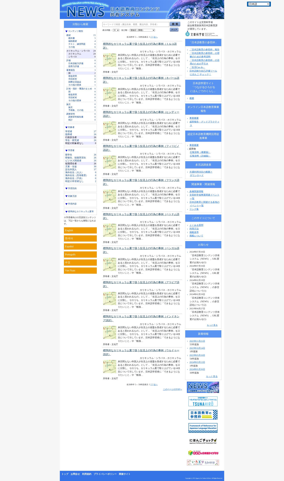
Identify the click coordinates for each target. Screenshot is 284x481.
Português (70, 254)
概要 (191, 98)
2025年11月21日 (197, 341)
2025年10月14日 (197, 348)
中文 (67, 262)
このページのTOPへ (172, 389)
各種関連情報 (196, 191)
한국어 (69, 238)
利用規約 (86, 474)
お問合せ (75, 474)
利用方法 (194, 228)
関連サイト (124, 474)
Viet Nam (70, 270)
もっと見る (212, 325)
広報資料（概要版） (200, 152)
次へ (156, 37)
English (69, 230)
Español (69, 246)
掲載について (196, 235)
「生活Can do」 (197, 67)
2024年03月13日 (197, 362)
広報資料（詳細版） (200, 155)
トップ (64, 474)
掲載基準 (194, 232)
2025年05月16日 (197, 355)
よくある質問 (196, 225)
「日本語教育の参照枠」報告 (204, 49)
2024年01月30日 (197, 369)
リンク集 (194, 209)
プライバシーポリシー (105, 474)
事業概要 (194, 118)
